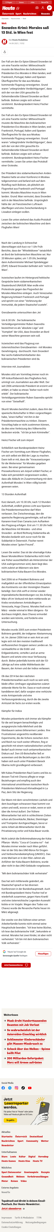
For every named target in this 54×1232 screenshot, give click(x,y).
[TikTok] (23, 1087)
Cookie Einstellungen (11, 1227)
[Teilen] (5, 52)
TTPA (39, 1217)
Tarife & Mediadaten (24, 1217)
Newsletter (8, 1145)
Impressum (7, 1217)
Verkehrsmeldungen (37, 1176)
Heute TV (38, 1161)
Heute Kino (24, 1161)
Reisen (14, 1181)
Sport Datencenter (11, 1172)
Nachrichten (15, 19)
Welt (24, 19)
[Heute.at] (8, 8)
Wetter (45, 1141)
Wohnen (20, 1176)
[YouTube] (29, 1087)
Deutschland (36, 1136)
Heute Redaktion (20, 40)
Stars (4, 1156)
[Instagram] (16, 1087)
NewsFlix (44, 2)
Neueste (45, 13)
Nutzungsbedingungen (35, 1222)
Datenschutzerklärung (12, 1222)
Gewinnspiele (31, 1172)
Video (24, 1181)
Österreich (8, 13)
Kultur (22, 1156)
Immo (21, 2)
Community (32, 1141)
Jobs (32, 2)
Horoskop (43, 1156)
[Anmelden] (42, 7)
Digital (31, 1156)
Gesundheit (7, 1176)
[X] (9, 1087)
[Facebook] (3, 1087)
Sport (18, 13)
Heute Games (9, 1161)
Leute (13, 1156)
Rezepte (45, 1172)
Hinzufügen (43, 953)
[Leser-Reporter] (37, 7)
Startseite (5, 19)
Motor (5, 1181)
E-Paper (9, 2)
